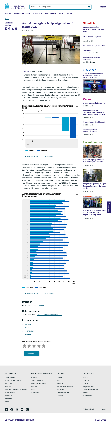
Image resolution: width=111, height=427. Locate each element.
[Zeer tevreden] (43, 346)
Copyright (86, 380)
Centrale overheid (37, 380)
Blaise (7, 402)
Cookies (85, 383)
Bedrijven (34, 377)
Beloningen (35, 392)
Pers (58, 380)
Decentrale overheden (38, 383)
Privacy (33, 389)
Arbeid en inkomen (21, 13)
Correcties (60, 395)
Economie (36, 13)
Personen (34, 386)
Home (7, 19)
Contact (59, 377)
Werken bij (60, 389)
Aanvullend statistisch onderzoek (16, 389)
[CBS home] (15, 5)
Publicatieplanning (89, 409)
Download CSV (32, 157)
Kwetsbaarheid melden (91, 389)
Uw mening (109, 207)
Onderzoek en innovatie (65, 386)
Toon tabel (51, 157)
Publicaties (8, 395)
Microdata (8, 386)
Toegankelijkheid (88, 386)
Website (85, 377)
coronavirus (29, 331)
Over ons (69, 13)
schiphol (28, 327)
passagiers (28, 334)
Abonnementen (88, 395)
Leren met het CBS (63, 392)
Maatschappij (50, 13)
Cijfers (7, 13)
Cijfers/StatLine (10, 377)
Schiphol (41, 306)
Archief (85, 392)
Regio (61, 13)
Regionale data (10, 392)
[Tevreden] (38, 346)
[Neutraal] (34, 346)
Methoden (8, 399)
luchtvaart (28, 324)
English (103, 7)
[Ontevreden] (29, 346)
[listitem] (6, 28)
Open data (8, 383)
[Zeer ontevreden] (24, 346)
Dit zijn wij (60, 383)
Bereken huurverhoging (13, 380)
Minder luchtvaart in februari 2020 (49, 315)
